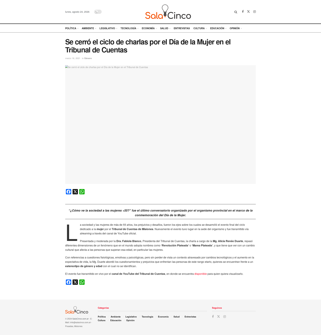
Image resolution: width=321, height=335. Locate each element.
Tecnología (128, 28)
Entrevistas (182, 28)
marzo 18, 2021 (72, 58)
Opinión (235, 28)
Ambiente (88, 28)
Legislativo (107, 28)
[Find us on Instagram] (254, 12)
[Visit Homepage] (168, 12)
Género (88, 58)
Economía (148, 28)
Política (70, 28)
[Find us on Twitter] (248, 12)
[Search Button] (235, 12)
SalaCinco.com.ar (80, 318)
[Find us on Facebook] (243, 12)
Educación (217, 28)
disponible (200, 274)
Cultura (199, 28)
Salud (164, 28)
